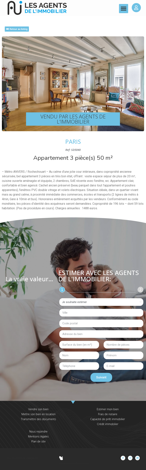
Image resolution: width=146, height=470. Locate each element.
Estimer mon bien (108, 409)
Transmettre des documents (38, 419)
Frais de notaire (107, 414)
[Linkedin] (137, 458)
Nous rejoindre (38, 431)
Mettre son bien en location (38, 414)
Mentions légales (38, 436)
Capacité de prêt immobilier (107, 419)
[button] (123, 8)
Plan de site (38, 441)
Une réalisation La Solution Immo (74, 463)
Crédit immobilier (107, 424)
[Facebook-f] (123, 458)
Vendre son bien (38, 409)
